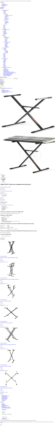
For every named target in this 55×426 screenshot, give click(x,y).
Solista (4, 53)
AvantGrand (6, 19)
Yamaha (5, 13)
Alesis (4, 63)
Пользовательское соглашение (6, 407)
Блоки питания (6, 70)
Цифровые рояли (6, 37)
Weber (6, 45)
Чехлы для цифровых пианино (8, 73)
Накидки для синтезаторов (7, 75)
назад (5, 11)
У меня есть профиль (3, 88)
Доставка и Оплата (4, 4)
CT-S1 (6, 24)
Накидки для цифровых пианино (8, 74)
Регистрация (3, 406)
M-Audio (5, 60)
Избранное (3, 404)
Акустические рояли (6, 42)
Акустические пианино (5, 29)
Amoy (4, 12)
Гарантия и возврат (4, 397)
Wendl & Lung (5, 33)
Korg (4, 27)
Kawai (4, 34)
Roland (4, 25)
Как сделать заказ (4, 395)
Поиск (16, 78)
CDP (5, 23)
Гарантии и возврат (4, 5)
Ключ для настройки (6, 71)
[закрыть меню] (3, 8)
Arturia (4, 62)
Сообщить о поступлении (4, 202)
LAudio (5, 65)
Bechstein (6, 46)
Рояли (3, 35)
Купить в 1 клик (5, 283)
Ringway (6, 41)
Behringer (5, 66)
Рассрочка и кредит (4, 396)
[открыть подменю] (8, 10)
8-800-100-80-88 (4, 418)
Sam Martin (5, 32)
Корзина (3, 403)
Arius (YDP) (6, 16)
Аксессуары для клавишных (6, 67)
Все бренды (3, 400)
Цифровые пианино (5, 10)
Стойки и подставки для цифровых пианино (10, 72)
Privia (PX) (6, 22)
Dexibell (5, 28)
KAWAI (6, 40)
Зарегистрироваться (9, 88)
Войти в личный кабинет (5, 405)
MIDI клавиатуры (4, 58)
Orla (4, 26)
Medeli (4, 54)
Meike (4, 55)
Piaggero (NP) (7, 18)
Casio (4, 57)
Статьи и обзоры (4, 399)
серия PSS (6, 52)
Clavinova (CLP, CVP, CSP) (8, 15)
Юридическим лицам (5, 398)
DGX (6, 17)
